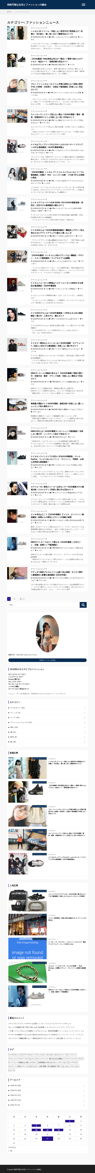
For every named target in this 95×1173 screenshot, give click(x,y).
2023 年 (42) (15, 1100)
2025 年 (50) (15, 1090)
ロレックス (18, 1055)
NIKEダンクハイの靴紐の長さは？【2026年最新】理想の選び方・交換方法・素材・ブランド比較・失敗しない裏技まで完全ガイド (57, 376)
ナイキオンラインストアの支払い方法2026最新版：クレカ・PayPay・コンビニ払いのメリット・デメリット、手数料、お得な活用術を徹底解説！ (57, 459)
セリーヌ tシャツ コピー (17, 674)
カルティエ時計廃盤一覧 (41, 1066)
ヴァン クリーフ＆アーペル (18, 1058)
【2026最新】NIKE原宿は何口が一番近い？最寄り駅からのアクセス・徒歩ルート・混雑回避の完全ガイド (67, 786)
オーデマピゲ (73, 1062)
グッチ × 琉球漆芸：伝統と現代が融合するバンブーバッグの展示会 (67, 919)
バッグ (15, 717)
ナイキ (72, 65)
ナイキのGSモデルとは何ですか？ (66, 319)
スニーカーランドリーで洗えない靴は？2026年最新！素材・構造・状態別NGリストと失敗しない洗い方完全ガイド (66, 834)
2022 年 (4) (15, 1105)
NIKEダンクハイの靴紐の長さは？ (67, 382)
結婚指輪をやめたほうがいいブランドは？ (53, 1062)
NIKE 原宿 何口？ (60, 65)
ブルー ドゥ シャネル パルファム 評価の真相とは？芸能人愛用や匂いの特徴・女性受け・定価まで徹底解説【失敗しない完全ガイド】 (57, 87)
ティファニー (71, 1055)
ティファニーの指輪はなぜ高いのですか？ (23, 1062)
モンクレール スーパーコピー (19, 684)
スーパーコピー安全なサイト (18, 689)
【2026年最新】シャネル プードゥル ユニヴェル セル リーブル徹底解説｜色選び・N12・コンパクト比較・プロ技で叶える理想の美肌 (57, 175)
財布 (13, 737)
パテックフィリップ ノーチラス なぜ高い (23, 1023)
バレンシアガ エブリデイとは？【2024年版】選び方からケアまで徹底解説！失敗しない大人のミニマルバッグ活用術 (67, 895)
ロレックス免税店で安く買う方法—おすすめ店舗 (26, 1027)
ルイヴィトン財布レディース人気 (20, 1066)
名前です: (11, 655)
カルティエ (32, 1058)
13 (47, 1130)
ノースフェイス (37, 1055)
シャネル (34, 95)
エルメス (12, 1070)
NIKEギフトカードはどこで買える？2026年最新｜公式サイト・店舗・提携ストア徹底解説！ (67, 991)
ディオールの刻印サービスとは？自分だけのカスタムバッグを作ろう (33, 1035)
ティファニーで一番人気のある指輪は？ (50, 1058)
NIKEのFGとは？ (61, 437)
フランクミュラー (72, 1058)
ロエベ (81, 1058)
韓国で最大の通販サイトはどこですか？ (68, 409)
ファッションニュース (39, 28)
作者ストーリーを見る (47, 660)
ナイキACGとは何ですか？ (65, 236)
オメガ (53, 1055)
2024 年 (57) (15, 1095)
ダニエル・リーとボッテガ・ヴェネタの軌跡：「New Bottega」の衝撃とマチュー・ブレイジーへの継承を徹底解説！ (67, 968)
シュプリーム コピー (15, 677)
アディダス (46, 123)
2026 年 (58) (15, 1085)
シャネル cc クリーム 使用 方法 (65, 37)
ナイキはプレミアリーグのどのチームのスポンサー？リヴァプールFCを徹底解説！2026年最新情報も (67, 858)
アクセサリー (17, 708)
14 (59, 1130)
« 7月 (10, 1151)
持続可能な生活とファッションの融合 (27, 4)
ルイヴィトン (61, 1055)
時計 (14, 727)
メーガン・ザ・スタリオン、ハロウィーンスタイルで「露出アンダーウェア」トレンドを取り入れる (67, 943)
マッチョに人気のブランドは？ (66, 261)
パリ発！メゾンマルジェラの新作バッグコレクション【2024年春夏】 (33, 1031)
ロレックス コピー (15, 681)
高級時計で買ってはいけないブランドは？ (64, 1066)
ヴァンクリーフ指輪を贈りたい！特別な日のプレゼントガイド (31, 1038)
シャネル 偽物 (13, 686)
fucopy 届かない (14, 679)
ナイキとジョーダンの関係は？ (65, 289)
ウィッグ (15, 713)
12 (36, 1130)
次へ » (22, 599)
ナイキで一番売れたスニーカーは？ (67, 349)
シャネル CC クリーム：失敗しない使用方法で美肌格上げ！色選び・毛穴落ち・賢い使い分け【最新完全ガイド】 (67, 762)
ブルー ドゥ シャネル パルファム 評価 (67, 93)
